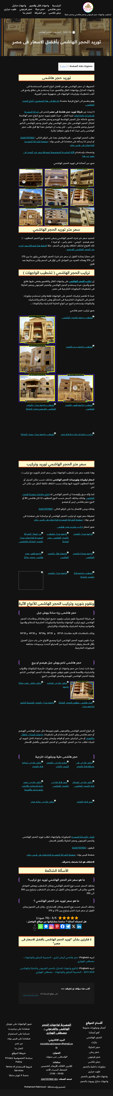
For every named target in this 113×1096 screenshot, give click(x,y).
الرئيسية (56, 5)
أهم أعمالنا (94, 1032)
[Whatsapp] (40, 926)
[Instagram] (51, 926)
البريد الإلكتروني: (56, 1039)
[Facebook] (62, 926)
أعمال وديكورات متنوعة (94, 1027)
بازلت (94, 1042)
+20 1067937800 (49, 1079)
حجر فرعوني (25, 9)
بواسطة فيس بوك (30, 994)
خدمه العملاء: (65, 1079)
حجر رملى (94, 1052)
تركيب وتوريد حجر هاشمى (70, 526)
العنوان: (56, 1053)
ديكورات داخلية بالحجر (94, 1066)
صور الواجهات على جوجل (19, 1024)
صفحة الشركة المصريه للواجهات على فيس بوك (58, 519)
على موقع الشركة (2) (49, 994)
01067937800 (27, 137)
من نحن (19, 1043)
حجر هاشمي (54, 9)
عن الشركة (40, 12)
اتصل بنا (27, 12)
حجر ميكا (40, 9)
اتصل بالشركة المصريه (82, 836)
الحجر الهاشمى (44, 32)
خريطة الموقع (19, 1053)
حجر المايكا (94, 1047)
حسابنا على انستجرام (19, 1033)
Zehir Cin (67, 32)
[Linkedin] (79, 926)
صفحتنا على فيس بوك (18, 1038)
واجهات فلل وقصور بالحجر (94, 1076)
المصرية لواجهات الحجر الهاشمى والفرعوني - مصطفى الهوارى (56, 1028)
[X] (73, 926)
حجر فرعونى (94, 1056)
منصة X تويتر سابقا (19, 1075)
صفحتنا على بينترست (19, 1028)
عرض (63, 66)
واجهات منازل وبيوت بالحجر (94, 1081)
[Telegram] (68, 926)
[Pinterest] (57, 926)
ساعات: (56, 1062)
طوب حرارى (10, 9)
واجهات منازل (19, 5)
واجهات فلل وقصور (39, 5)
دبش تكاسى (55, 12)
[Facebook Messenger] (46, 926)
